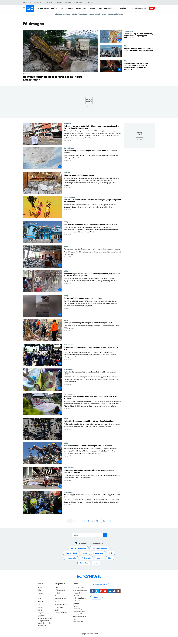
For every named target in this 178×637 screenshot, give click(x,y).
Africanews (59, 607)
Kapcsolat (76, 606)
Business (69, 8)
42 (97, 521)
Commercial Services (80, 590)
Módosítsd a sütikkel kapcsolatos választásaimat (79, 619)
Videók (39, 610)
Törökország (86, 558)
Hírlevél (95, 597)
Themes (40, 584)
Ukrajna (99, 558)
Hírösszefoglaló (60, 590)
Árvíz (121, 14)
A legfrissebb (43, 8)
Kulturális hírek (69, 197)
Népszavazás (113, 14)
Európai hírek (128, 31)
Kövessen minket (60, 598)
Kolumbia (67, 123)
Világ (61, 8)
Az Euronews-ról (78, 587)
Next (85, 8)
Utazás (78, 8)
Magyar (27, 2)
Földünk (26, 74)
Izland (96, 563)
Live (151, 8)
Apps (57, 601)
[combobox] (97, 2)
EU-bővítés (84, 563)
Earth (100, 8)
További (75, 584)
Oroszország (71, 558)
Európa (54, 8)
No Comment (69, 345)
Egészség (108, 8)
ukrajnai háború (94, 14)
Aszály (104, 14)
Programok (41, 613)
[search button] (86, 2)
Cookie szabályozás (79, 598)
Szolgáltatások (60, 584)
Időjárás (57, 593)
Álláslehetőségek (78, 609)
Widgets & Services (61, 604)
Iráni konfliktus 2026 (79, 14)
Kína (109, 558)
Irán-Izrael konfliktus (62, 14)
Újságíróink (41, 615)
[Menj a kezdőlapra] (30, 8)
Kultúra (92, 8)
